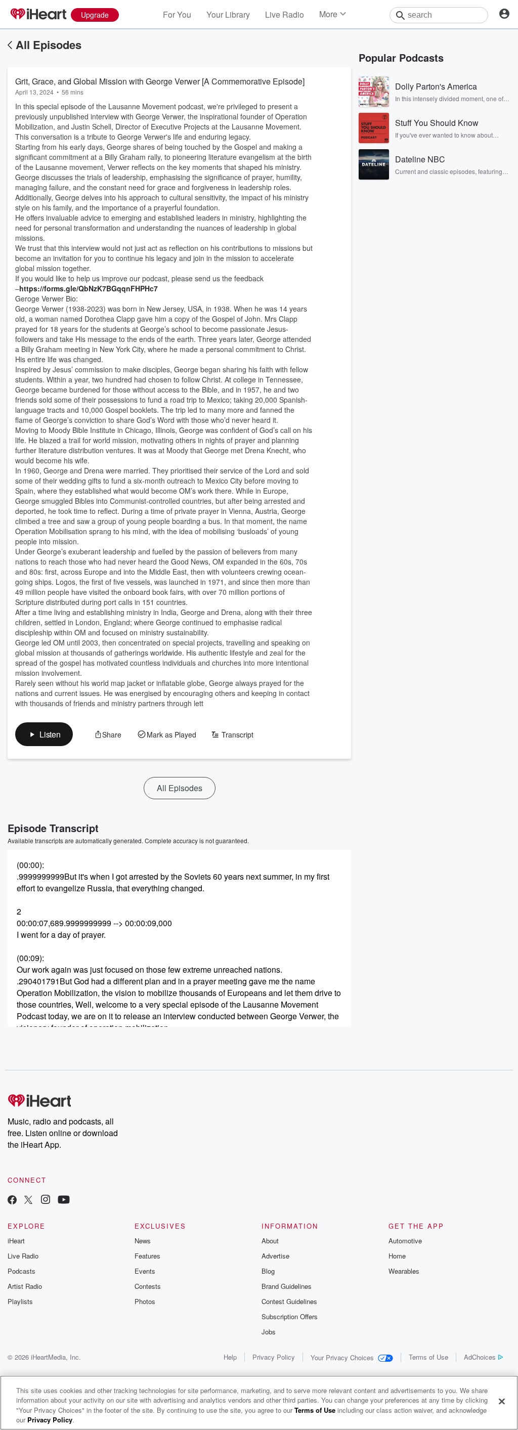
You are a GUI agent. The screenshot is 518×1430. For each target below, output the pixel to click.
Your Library (228, 14)
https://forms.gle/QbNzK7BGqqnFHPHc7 (88, 288)
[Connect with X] (28, 1200)
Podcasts (21, 1271)
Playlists (20, 1301)
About (270, 1240)
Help (230, 1357)
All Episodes (48, 44)
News (143, 1240)
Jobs (269, 1331)
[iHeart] (38, 15)
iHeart (16, 1240)
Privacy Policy (273, 1357)
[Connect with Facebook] (12, 1200)
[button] (44, 734)
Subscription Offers (290, 1316)
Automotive (405, 1240)
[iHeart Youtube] (64, 1200)
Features (147, 1256)
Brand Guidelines (287, 1286)
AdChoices (480, 1357)
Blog (268, 1271)
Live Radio (284, 14)
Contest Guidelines (289, 1301)
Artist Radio (25, 1286)
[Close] (502, 1401)
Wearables (403, 1271)
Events (145, 1271)
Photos (145, 1301)
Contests (148, 1286)
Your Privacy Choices (342, 1357)
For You (177, 14)
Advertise (275, 1256)
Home (397, 1256)
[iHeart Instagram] (45, 1200)
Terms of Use (428, 1357)
